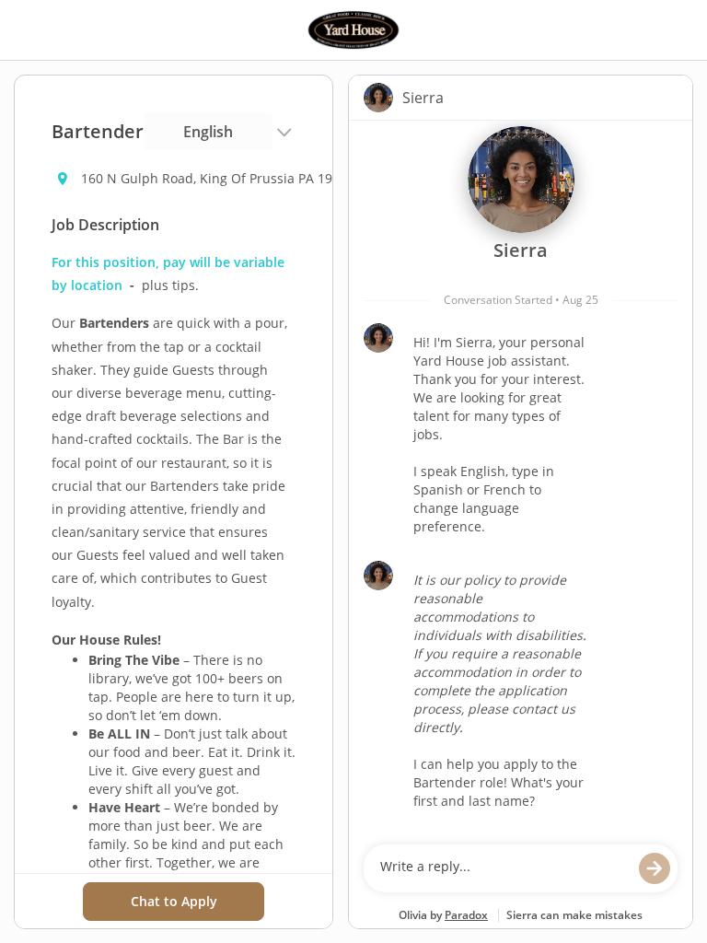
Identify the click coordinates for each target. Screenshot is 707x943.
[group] (520, 478)
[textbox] (503, 868)
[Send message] (654, 868)
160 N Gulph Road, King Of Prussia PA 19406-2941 (219, 178)
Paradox (466, 915)
